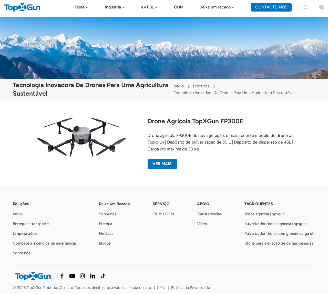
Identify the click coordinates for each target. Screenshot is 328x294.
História (105, 223)
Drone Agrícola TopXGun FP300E (195, 121)
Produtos (201, 86)
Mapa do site (139, 287)
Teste (80, 7)
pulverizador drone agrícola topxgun (275, 223)
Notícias (106, 233)
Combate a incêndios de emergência (44, 243)
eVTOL (147, 7)
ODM (178, 7)
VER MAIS (162, 163)
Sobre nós (21, 253)
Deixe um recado (215, 7)
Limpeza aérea (25, 233)
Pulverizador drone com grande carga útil (279, 233)
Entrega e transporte (31, 223)
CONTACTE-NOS (271, 7)
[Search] (305, 7)
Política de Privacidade (190, 287)
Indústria (113, 7)
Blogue (105, 243)
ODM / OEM (163, 214)
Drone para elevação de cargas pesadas (278, 243)
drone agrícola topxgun (264, 214)
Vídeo (202, 223)
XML (161, 287)
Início (179, 86)
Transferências (209, 214)
